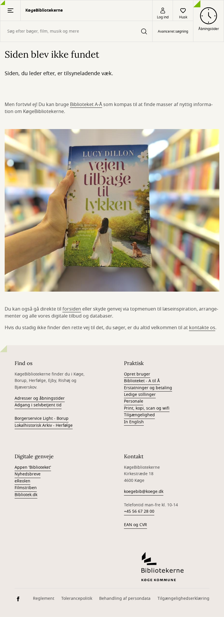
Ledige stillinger (140, 395)
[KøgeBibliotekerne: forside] (175, 566)
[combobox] (76, 31)
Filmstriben (26, 488)
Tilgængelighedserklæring (183, 598)
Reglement (43, 598)
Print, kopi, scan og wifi (146, 408)
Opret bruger (137, 374)
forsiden (71, 309)
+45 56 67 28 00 (139, 511)
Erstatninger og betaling (148, 388)
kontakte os (202, 327)
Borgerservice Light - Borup (42, 418)
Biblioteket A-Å (86, 104)
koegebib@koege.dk (143, 492)
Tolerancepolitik (76, 598)
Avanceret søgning (173, 31)
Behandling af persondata (124, 598)
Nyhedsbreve (28, 474)
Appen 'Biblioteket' (33, 467)
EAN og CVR (135, 525)
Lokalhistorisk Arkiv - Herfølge (44, 425)
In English (134, 422)
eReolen (22, 481)
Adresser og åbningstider (40, 398)
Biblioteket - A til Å (142, 381)
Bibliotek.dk (26, 495)
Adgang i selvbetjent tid (38, 405)
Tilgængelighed (139, 415)
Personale (133, 401)
